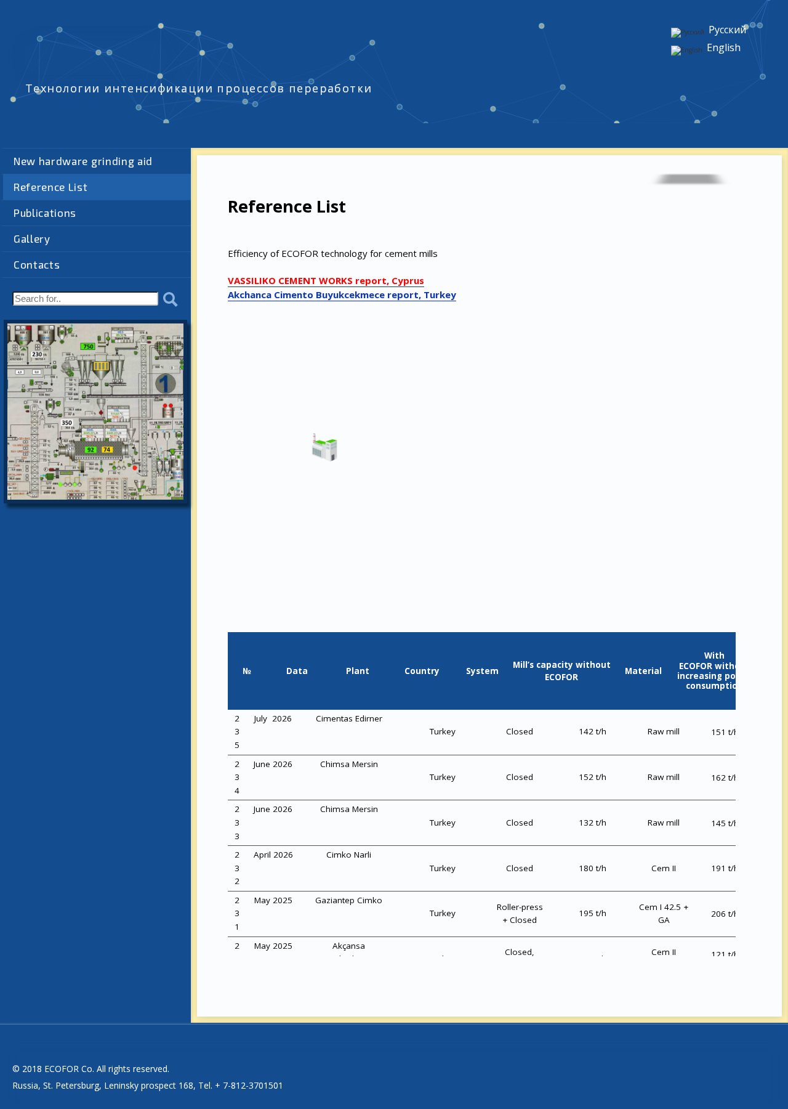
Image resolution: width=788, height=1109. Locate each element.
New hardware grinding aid (83, 161)
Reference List (51, 187)
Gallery (32, 238)
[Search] (170, 300)
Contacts (37, 264)
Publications (45, 212)
